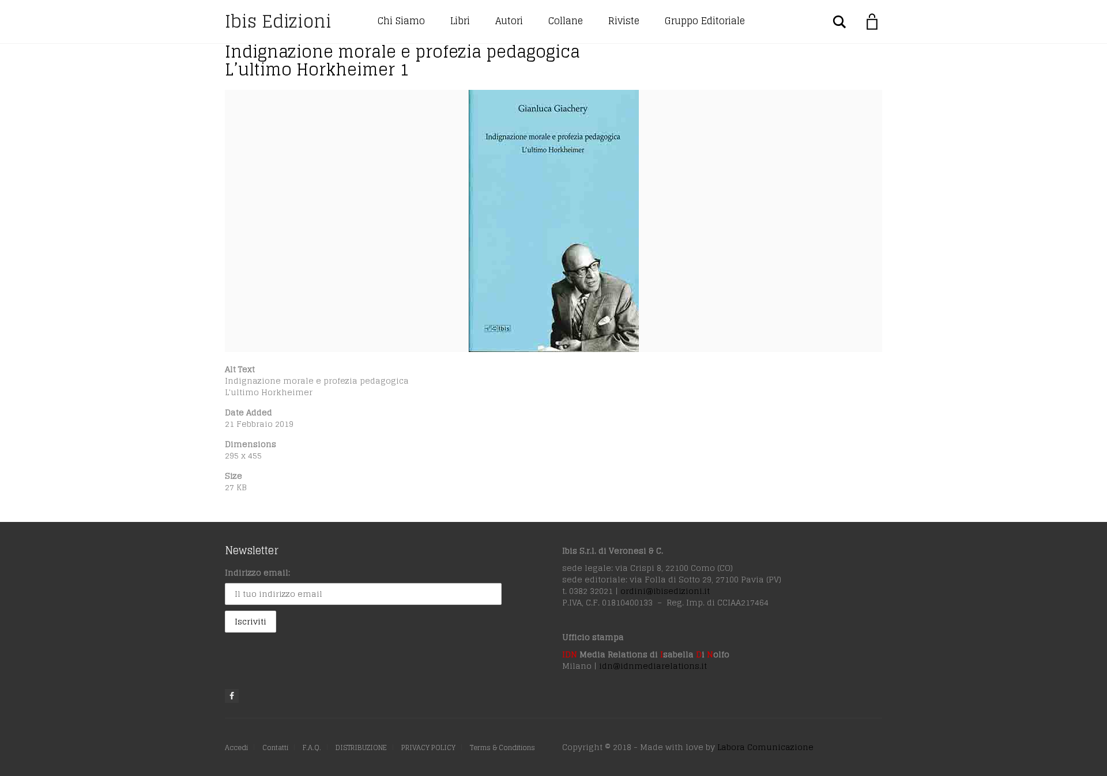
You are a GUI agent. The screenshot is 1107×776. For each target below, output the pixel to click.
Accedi (236, 747)
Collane (565, 21)
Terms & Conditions (502, 747)
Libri (460, 21)
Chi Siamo (401, 21)
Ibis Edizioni (278, 21)
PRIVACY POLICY (428, 747)
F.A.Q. (312, 747)
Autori (509, 21)
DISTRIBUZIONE (361, 747)
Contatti (275, 747)
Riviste (623, 21)
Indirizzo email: (257, 572)
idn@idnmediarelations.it (653, 665)
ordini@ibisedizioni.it (665, 591)
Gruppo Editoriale (705, 21)
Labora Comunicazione (765, 747)
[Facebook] (232, 696)
